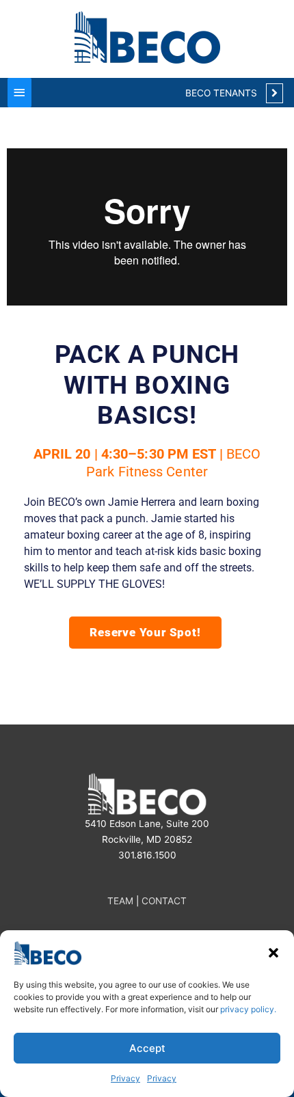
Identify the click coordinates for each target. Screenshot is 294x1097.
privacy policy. (248, 1009)
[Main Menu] (19, 92)
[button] (273, 953)
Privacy (125, 1078)
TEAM (120, 900)
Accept (147, 1048)
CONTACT (164, 900)
